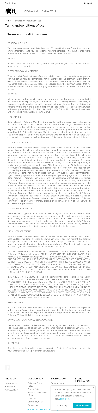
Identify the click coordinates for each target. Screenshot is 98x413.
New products (11, 383)
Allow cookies (82, 405)
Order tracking (57, 383)
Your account (59, 378)
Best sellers (10, 386)
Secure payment (35, 402)
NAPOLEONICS (31, 10)
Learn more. (64, 398)
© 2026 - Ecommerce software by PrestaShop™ (49, 409)
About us (32, 398)
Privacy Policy (34, 389)
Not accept (62, 405)
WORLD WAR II (48, 10)
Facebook (7, 367)
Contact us (10, 3)
